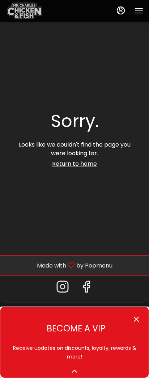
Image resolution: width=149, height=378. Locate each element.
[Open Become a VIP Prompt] (74, 371)
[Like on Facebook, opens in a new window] (86, 288)
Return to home (74, 164)
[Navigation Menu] (139, 11)
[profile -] (120, 10)
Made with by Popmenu (58, 265)
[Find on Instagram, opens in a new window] (62, 288)
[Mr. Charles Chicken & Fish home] (38, 11)
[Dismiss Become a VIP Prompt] (136, 319)
